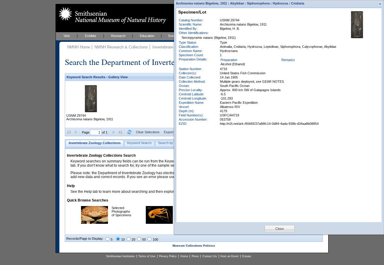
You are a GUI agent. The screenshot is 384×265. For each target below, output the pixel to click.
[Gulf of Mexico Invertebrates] (159, 222)
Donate (246, 256)
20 (133, 239)
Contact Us (209, 256)
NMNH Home (78, 47)
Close (279, 228)
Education (147, 36)
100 (155, 239)
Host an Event (229, 256)
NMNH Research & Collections (121, 47)
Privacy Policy (168, 256)
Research (118, 36)
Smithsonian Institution (120, 256)
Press (195, 256)
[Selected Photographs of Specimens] (94, 222)
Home (184, 256)
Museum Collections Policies (193, 245)
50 (144, 239)
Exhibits (90, 36)
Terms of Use (146, 256)
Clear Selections (148, 132)
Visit (67, 36)
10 (123, 239)
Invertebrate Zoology (170, 47)
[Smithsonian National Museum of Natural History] (111, 15)
